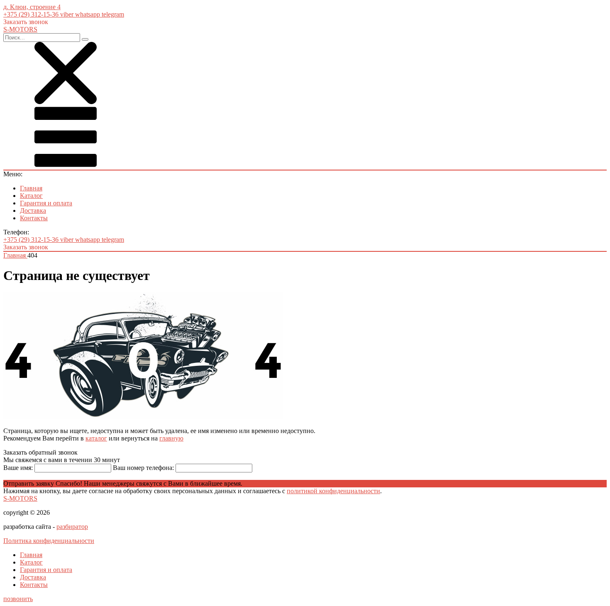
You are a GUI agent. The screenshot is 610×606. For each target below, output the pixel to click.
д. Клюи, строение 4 (32, 6)
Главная (31, 188)
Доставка (33, 210)
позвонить (18, 598)
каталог (96, 438)
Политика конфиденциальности (48, 540)
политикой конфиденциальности (333, 490)
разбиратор (72, 526)
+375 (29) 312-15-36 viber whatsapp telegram (63, 14)
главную (171, 438)
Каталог (31, 195)
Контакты (34, 217)
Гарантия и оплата (46, 203)
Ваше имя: (18, 467)
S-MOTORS (20, 498)
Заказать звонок (25, 21)
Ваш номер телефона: (143, 467)
